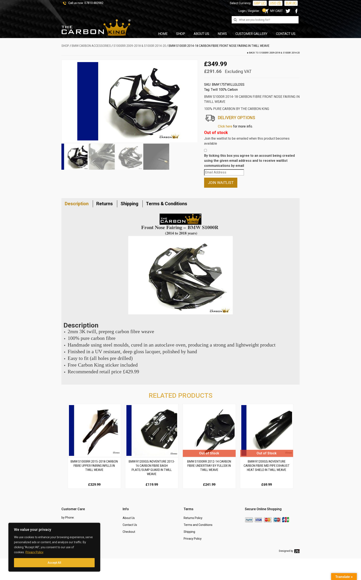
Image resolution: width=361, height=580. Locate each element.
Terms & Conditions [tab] (166, 203)
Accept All (54, 562)
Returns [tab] (104, 203)
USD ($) (275, 3)
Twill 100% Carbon (224, 90)
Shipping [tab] (129, 203)
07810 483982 (93, 3)
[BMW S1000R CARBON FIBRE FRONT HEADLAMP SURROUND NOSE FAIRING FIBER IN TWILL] (129, 101)
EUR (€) (291, 3)
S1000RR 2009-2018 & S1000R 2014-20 (139, 45)
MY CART (273, 11)
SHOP (65, 45)
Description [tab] (77, 203)
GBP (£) (260, 3)
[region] (54, 547)
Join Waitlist (221, 182)
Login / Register (249, 11)
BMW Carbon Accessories (91, 45)
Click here (225, 126)
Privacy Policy (34, 552)
